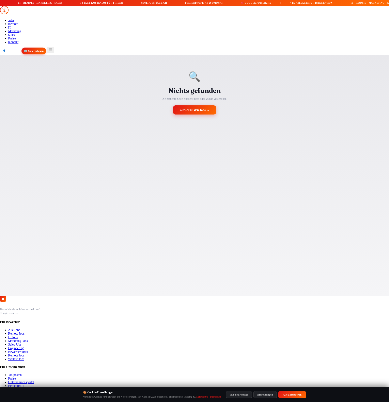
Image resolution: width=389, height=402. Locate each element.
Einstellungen (265, 394)
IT (9, 27)
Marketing (14, 31)
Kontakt (13, 42)
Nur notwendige (239, 394)
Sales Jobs (14, 344)
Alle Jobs (14, 330)
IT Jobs (13, 337)
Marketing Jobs (18, 341)
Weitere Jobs (16, 359)
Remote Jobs (16, 333)
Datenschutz (202, 396)
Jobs (11, 20)
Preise (12, 38)
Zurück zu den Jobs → (194, 109)
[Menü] (50, 50)
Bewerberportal (18, 351)
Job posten (15, 375)
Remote (13, 23)
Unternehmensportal (21, 382)
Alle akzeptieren (292, 394)
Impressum (215, 396)
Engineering (16, 348)
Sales (11, 34)
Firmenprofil (16, 385)
